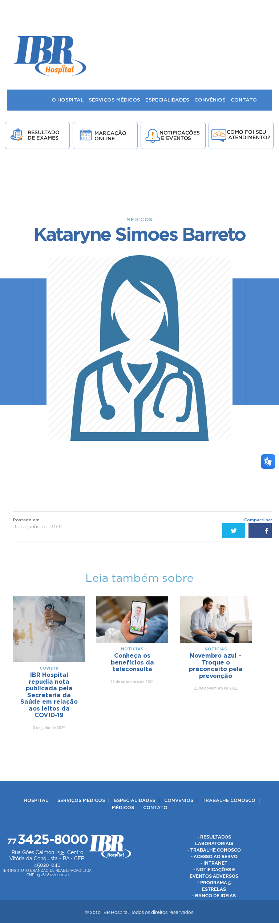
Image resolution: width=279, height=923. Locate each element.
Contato (155, 808)
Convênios (178, 800)
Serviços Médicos (81, 800)
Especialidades (134, 800)
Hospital (36, 800)
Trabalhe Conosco (228, 800)
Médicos (123, 808)
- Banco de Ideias (214, 895)
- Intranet (214, 863)
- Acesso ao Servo (214, 856)
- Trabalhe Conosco (214, 850)
